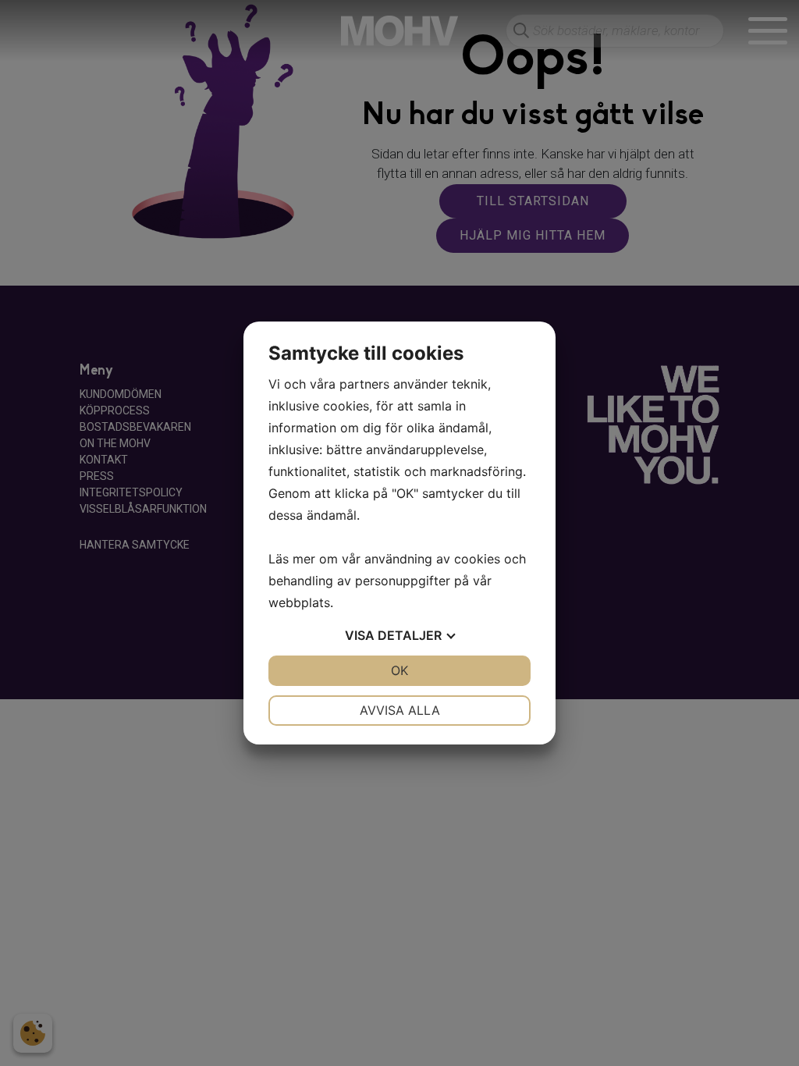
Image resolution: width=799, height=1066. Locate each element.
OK (399, 670)
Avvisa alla (400, 710)
